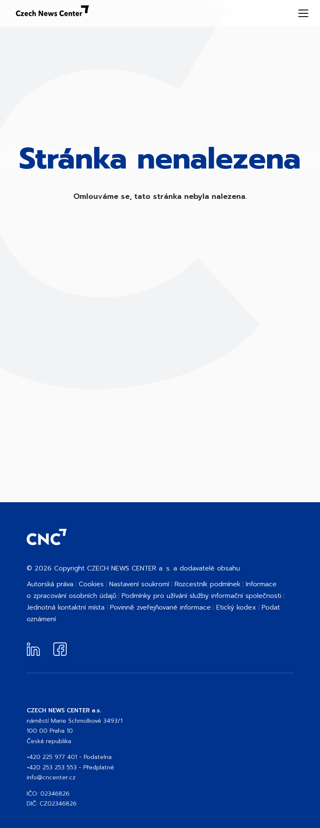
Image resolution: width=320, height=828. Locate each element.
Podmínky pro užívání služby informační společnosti (201, 596)
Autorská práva (50, 584)
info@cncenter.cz (51, 777)
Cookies (91, 584)
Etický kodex (236, 607)
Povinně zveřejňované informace (160, 607)
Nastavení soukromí (139, 584)
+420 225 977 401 (52, 757)
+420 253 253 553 (52, 767)
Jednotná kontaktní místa (66, 607)
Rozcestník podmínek (207, 584)
